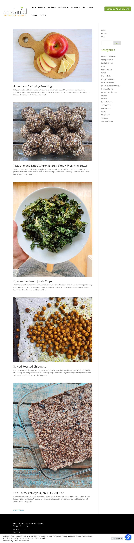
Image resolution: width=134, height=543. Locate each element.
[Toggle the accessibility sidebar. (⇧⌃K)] (128, 537)
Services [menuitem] (50, 7)
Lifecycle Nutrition (107, 79)
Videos (103, 112)
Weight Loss (105, 115)
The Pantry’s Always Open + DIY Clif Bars (38, 493)
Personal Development (109, 92)
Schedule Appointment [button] (118, 8)
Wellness (104, 118)
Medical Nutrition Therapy (110, 86)
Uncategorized (106, 108)
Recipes (104, 95)
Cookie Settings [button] (117, 538)
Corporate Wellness (108, 57)
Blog (102, 37)
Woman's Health (107, 121)
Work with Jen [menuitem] (63, 7)
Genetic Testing (106, 70)
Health (103, 73)
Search (117, 43)
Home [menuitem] (33, 7)
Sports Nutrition (107, 102)
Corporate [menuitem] (75, 7)
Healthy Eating (106, 76)
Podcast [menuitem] (34, 15)
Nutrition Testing (107, 89)
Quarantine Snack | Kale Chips (32, 281)
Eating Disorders (107, 60)
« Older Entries (18, 510)
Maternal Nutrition (108, 82)
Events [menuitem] (90, 7)
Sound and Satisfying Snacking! (33, 86)
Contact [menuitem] (43, 15)
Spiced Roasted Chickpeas (29, 366)
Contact (104, 33)
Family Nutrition (107, 63)
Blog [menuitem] (83, 7)
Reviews (104, 99)
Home (103, 30)
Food (103, 66)
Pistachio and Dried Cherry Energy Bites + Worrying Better (50, 165)
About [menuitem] (40, 7)
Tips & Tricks (105, 105)
